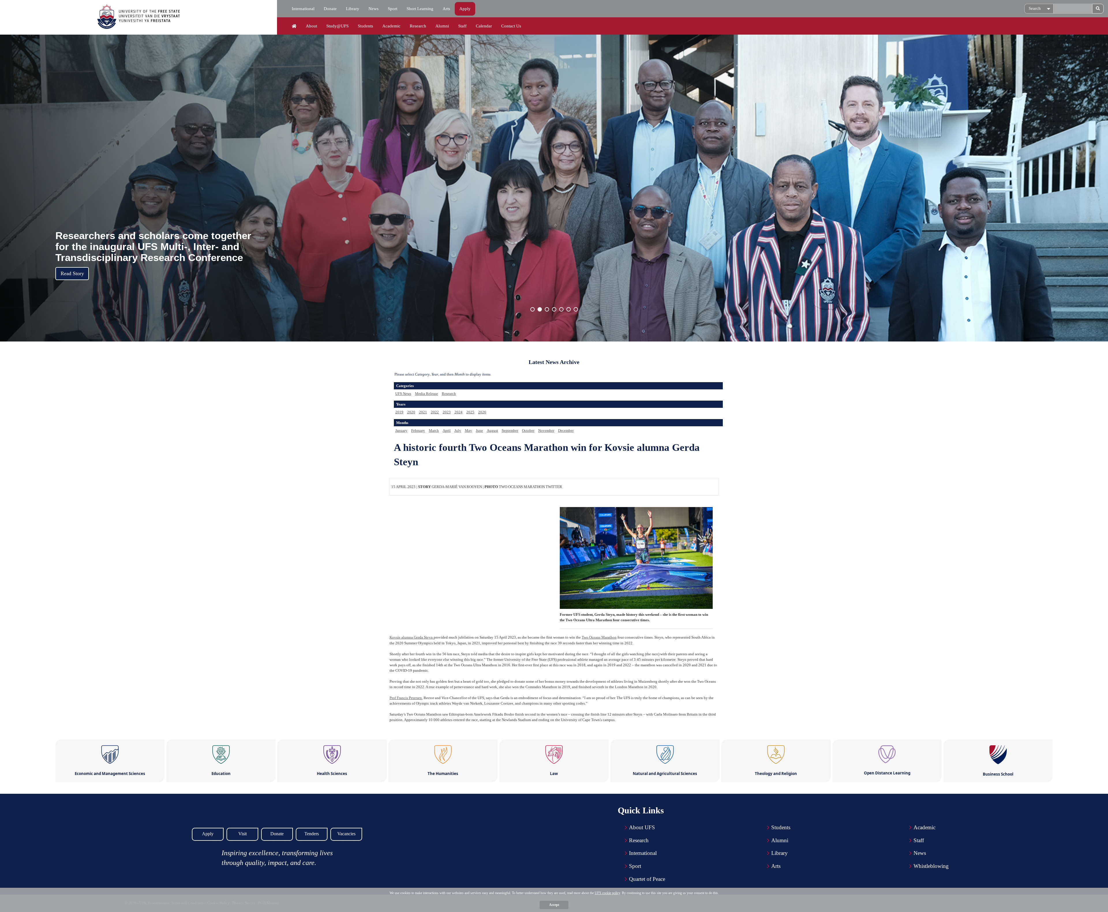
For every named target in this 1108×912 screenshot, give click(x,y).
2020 (411, 412)
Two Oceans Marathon (599, 637)
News (373, 8)
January (401, 430)
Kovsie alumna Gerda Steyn (412, 637)
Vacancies (346, 833)
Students (365, 26)
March (434, 430)
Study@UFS (337, 26)
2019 (399, 412)
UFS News (403, 393)
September (510, 430)
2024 (458, 412)
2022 (435, 412)
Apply (465, 8)
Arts (446, 8)
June (479, 430)
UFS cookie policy (607, 893)
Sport (392, 8)
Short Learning (420, 8)
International (303, 8)
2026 (482, 412)
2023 (447, 412)
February (418, 430)
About (311, 26)
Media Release (426, 393)
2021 (423, 412)
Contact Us (511, 26)
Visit (242, 833)
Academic (391, 26)
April (447, 430)
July (457, 430)
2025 (470, 412)
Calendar (484, 26)
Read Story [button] (72, 273)
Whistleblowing (931, 866)
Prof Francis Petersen (406, 698)
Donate (330, 8)
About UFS (642, 827)
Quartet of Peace (647, 879)
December (566, 430)
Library (352, 8)
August (492, 430)
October (528, 430)
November (546, 430)
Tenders (311, 833)
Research (418, 26)
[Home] (294, 26)
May (468, 430)
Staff (462, 26)
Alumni (442, 26)
